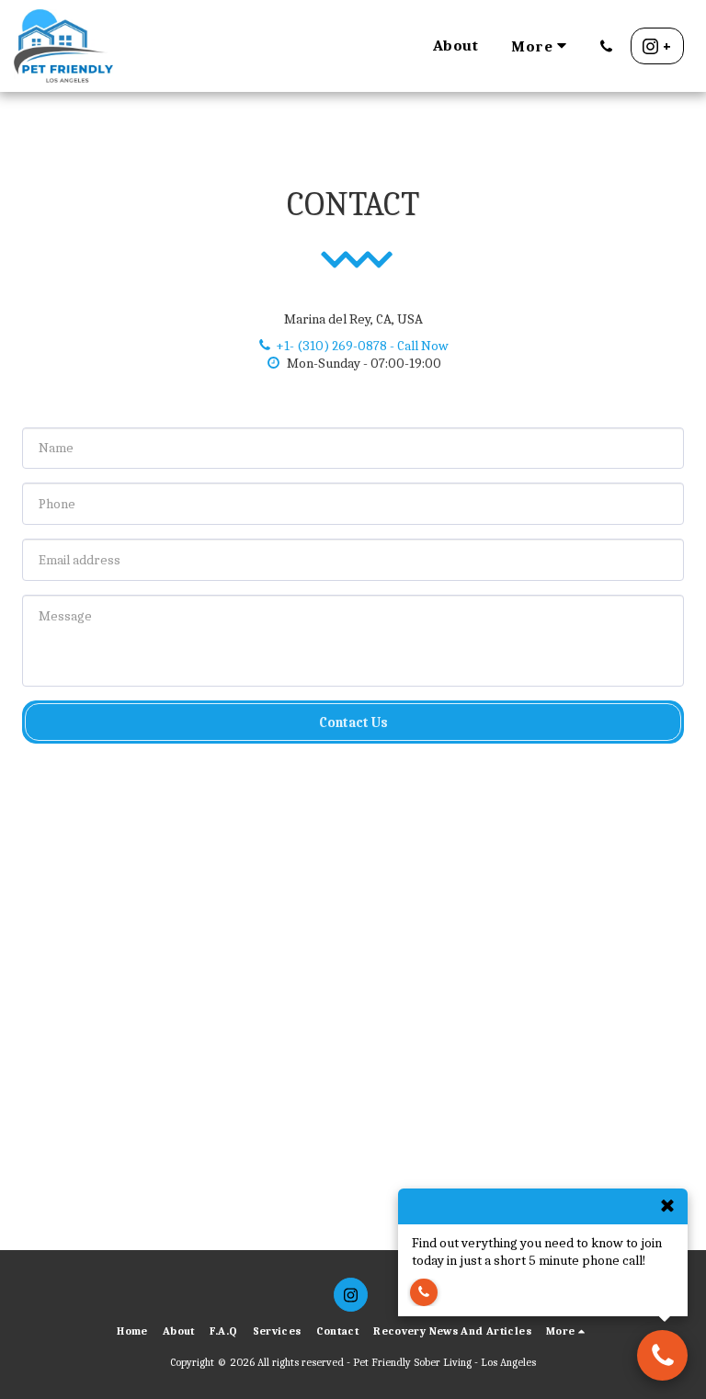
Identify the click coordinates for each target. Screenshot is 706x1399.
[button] (606, 46)
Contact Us (353, 722)
